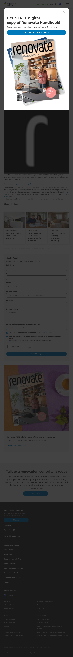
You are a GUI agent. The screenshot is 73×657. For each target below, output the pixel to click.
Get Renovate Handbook (37, 32)
